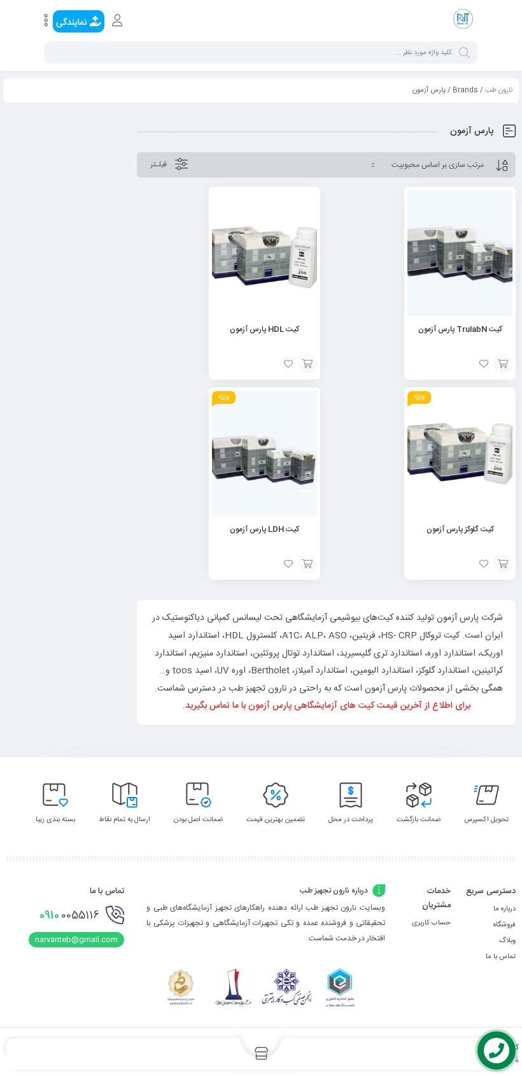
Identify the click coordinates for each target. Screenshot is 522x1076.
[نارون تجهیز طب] (463, 21)
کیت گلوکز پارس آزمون (460, 529)
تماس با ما (501, 957)
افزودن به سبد (502, 363)
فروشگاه (504, 925)
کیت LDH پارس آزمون (264, 529)
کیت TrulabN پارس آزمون (460, 329)
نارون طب (498, 90)
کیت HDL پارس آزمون (264, 329)
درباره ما (504, 909)
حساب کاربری (431, 923)
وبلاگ (507, 941)
